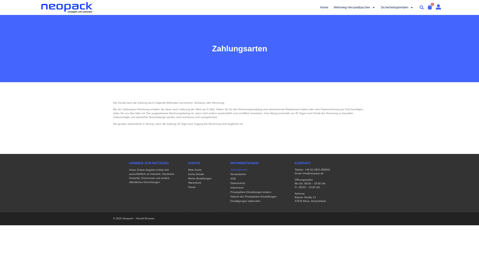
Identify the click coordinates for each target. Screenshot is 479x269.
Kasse (192, 186)
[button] (421, 7)
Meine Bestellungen (200, 178)
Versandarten (238, 174)
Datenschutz (237, 183)
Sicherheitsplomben (394, 7)
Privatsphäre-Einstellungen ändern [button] (250, 192)
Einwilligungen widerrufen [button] (245, 201)
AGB (233, 178)
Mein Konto (195, 169)
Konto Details (196, 174)
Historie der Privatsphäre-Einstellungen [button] (253, 196)
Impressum (237, 187)
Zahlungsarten (239, 169)
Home (324, 7)
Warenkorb (194, 182)
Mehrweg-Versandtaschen (352, 7)
